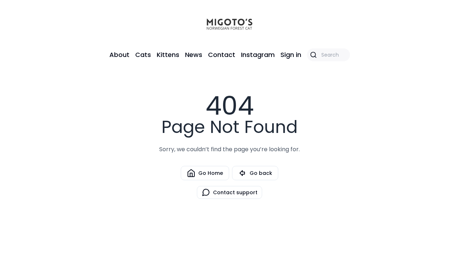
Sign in (290, 54)
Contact (221, 54)
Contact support (235, 192)
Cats (143, 54)
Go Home (210, 173)
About (119, 54)
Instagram (258, 54)
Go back (261, 173)
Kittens (168, 54)
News (193, 54)
